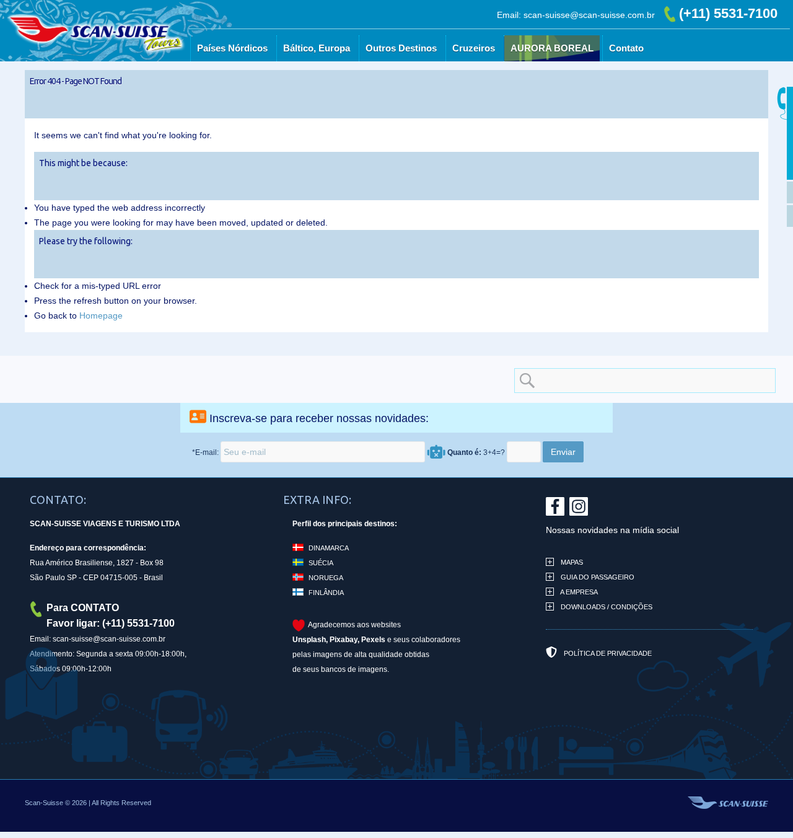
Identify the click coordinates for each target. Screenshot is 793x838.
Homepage (101, 315)
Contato (664, 81)
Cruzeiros (512, 81)
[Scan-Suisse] (159, 74)
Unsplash (309, 639)
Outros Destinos (439, 81)
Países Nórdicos (270, 81)
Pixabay (343, 639)
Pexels (373, 639)
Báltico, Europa (355, 81)
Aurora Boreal (590, 81)
